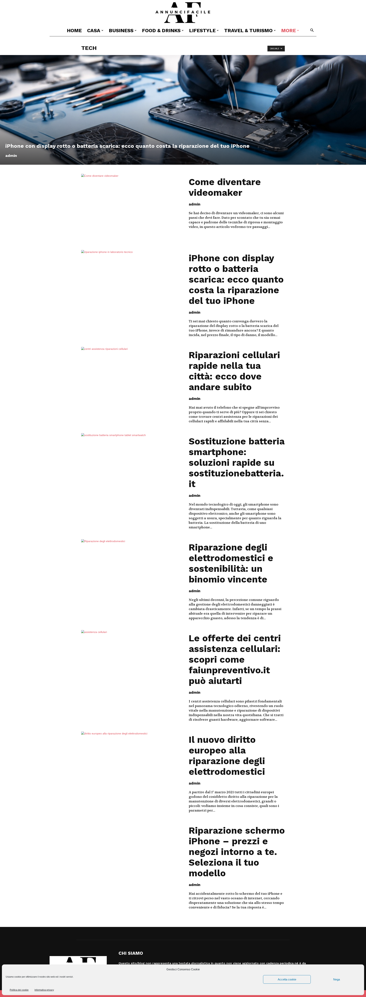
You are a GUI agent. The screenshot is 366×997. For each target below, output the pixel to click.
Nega (336, 979)
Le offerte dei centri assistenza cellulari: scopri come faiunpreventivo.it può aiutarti (235, 659)
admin (11, 155)
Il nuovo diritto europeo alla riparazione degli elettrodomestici (227, 755)
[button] (311, 31)
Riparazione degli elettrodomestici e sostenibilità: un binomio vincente (231, 563)
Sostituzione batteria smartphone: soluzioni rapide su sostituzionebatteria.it (237, 462)
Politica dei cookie (19, 990)
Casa (93, 30)
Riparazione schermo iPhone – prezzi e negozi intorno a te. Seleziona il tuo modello (237, 852)
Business (121, 30)
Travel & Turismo (248, 30)
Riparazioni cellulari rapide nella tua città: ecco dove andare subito (234, 371)
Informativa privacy (44, 990)
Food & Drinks (161, 30)
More (288, 30)
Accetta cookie (287, 979)
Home (74, 30)
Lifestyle (202, 30)
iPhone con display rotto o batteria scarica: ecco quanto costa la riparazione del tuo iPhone (236, 279)
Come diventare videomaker (225, 187)
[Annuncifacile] (183, 12)
